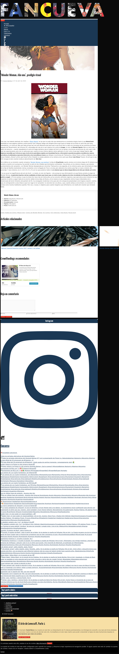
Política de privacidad (12, 609)
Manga (6, 29)
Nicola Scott (72, 212)
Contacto (8, 605)
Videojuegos (7, 33)
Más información (41, 643)
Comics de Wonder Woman (34, 212)
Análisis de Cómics (11, 212)
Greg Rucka (64, 212)
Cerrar (3, 652)
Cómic (6, 27)
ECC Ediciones (55, 212)
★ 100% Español (9, 25)
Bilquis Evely (21, 212)
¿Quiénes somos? (11, 603)
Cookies (8, 610)
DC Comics (46, 212)
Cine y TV (7, 31)
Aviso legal (9, 607)
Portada (6, 23)
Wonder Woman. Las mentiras (40, 162)
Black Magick (34, 141)
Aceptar (50, 643)
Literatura (7, 35)
